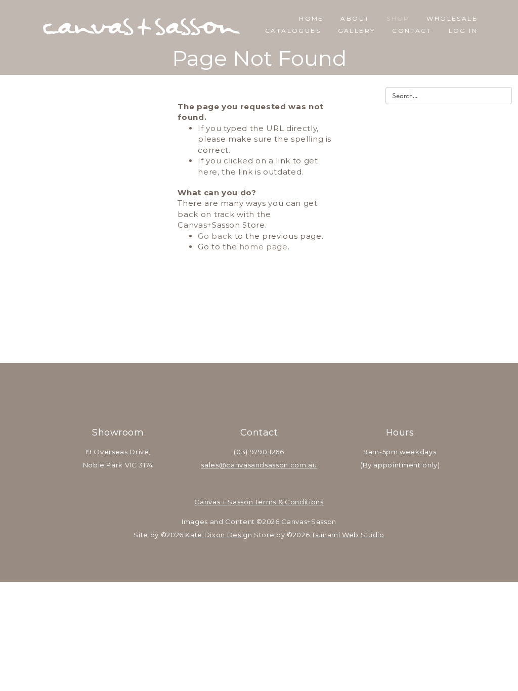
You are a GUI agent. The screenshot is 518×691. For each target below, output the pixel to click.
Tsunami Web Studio (348, 535)
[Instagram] (272, 402)
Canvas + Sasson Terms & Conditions (258, 502)
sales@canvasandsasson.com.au (259, 465)
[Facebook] (246, 402)
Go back (215, 236)
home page (263, 246)
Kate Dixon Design (218, 535)
